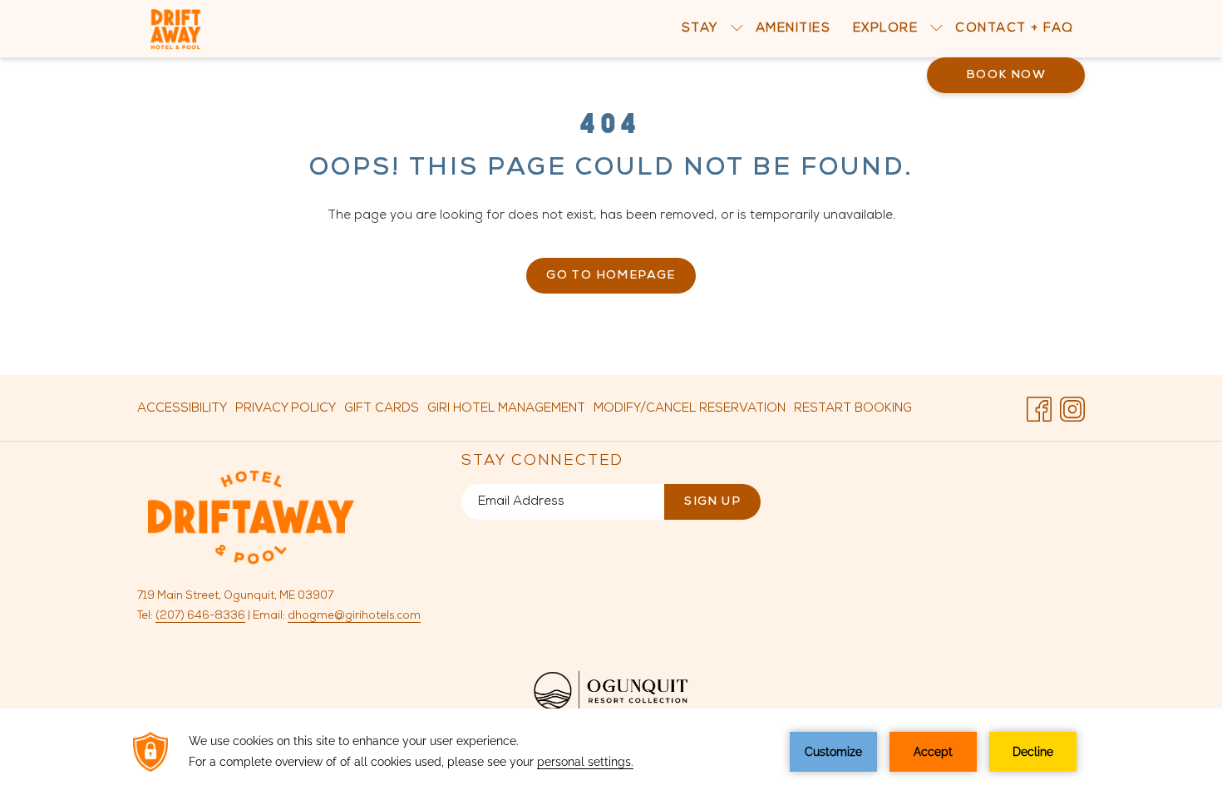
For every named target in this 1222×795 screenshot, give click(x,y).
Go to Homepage (611, 275)
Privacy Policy (285, 408)
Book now (1006, 75)
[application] (611, 752)
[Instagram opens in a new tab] (1072, 409)
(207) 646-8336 (200, 615)
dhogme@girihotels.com (354, 615)
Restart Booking (853, 408)
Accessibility (182, 408)
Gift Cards (381, 413)
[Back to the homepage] (176, 28)
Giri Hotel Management (506, 413)
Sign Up (712, 502)
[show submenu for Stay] (737, 28)
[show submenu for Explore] (936, 28)
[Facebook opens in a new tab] (1039, 409)
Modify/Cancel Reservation (690, 408)
